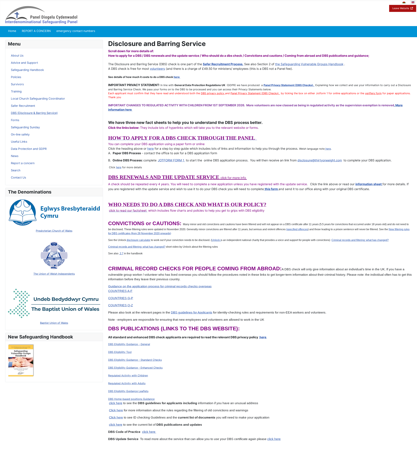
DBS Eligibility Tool (120, 352)
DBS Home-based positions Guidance (131, 399)
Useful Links (19, 141)
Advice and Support (24, 62)
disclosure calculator (138, 240)
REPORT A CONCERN (36, 31)
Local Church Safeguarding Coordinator (38, 98)
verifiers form (373, 93)
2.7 (121, 253)
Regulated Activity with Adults (126, 383)
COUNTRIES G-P (120, 298)
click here (115, 403)
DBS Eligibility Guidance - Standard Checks (135, 359)
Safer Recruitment (23, 105)
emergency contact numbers (75, 31)
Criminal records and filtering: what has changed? (360, 240)
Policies (16, 77)
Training (16, 91)
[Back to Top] (411, 451)
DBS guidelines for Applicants (191, 312)
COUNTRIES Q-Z (120, 305)
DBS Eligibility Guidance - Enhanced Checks (135, 367)
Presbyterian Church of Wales (54, 230)
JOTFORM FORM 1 (171, 160)
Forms (15, 120)
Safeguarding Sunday (25, 127)
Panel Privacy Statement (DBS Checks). (289, 85)
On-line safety (20, 134)
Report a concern (23, 163)
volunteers (157, 69)
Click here (116, 417)
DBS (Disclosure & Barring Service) (34, 113)
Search (15, 170)
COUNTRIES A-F (120, 291)
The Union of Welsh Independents (54, 273)
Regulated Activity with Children (128, 375)
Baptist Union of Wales (54, 322)
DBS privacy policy (213, 93)
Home (12, 31)
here (177, 77)
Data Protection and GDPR (29, 148)
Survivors (17, 84)
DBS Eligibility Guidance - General (129, 344)
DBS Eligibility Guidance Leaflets (128, 391)
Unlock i (216, 240)
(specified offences (297, 229)
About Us (17, 55)
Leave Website (400, 8)
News (14, 156)
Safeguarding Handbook (27, 70)
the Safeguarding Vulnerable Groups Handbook (309, 64)
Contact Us (18, 177)
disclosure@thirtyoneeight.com (319, 160)
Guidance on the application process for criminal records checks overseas (160, 286)
